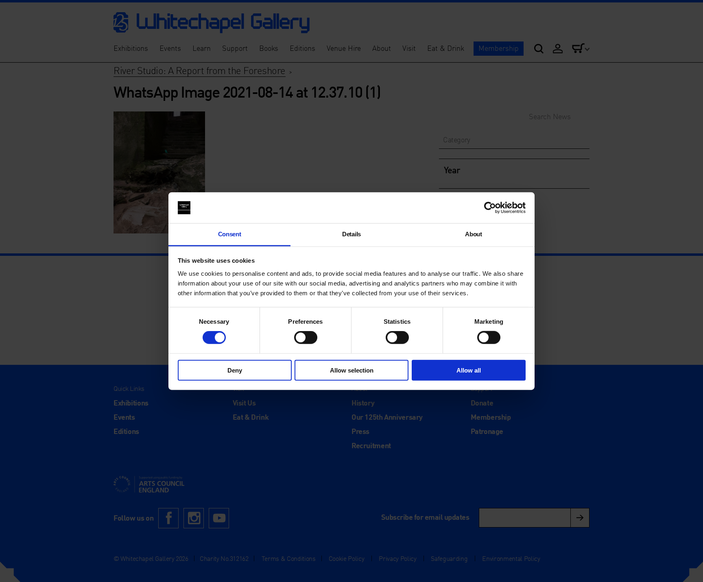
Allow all (468, 369)
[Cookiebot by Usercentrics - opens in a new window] (490, 208)
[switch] (305, 337)
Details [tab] (351, 234)
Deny (234, 369)
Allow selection (351, 369)
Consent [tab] (229, 234)
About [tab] (473, 234)
